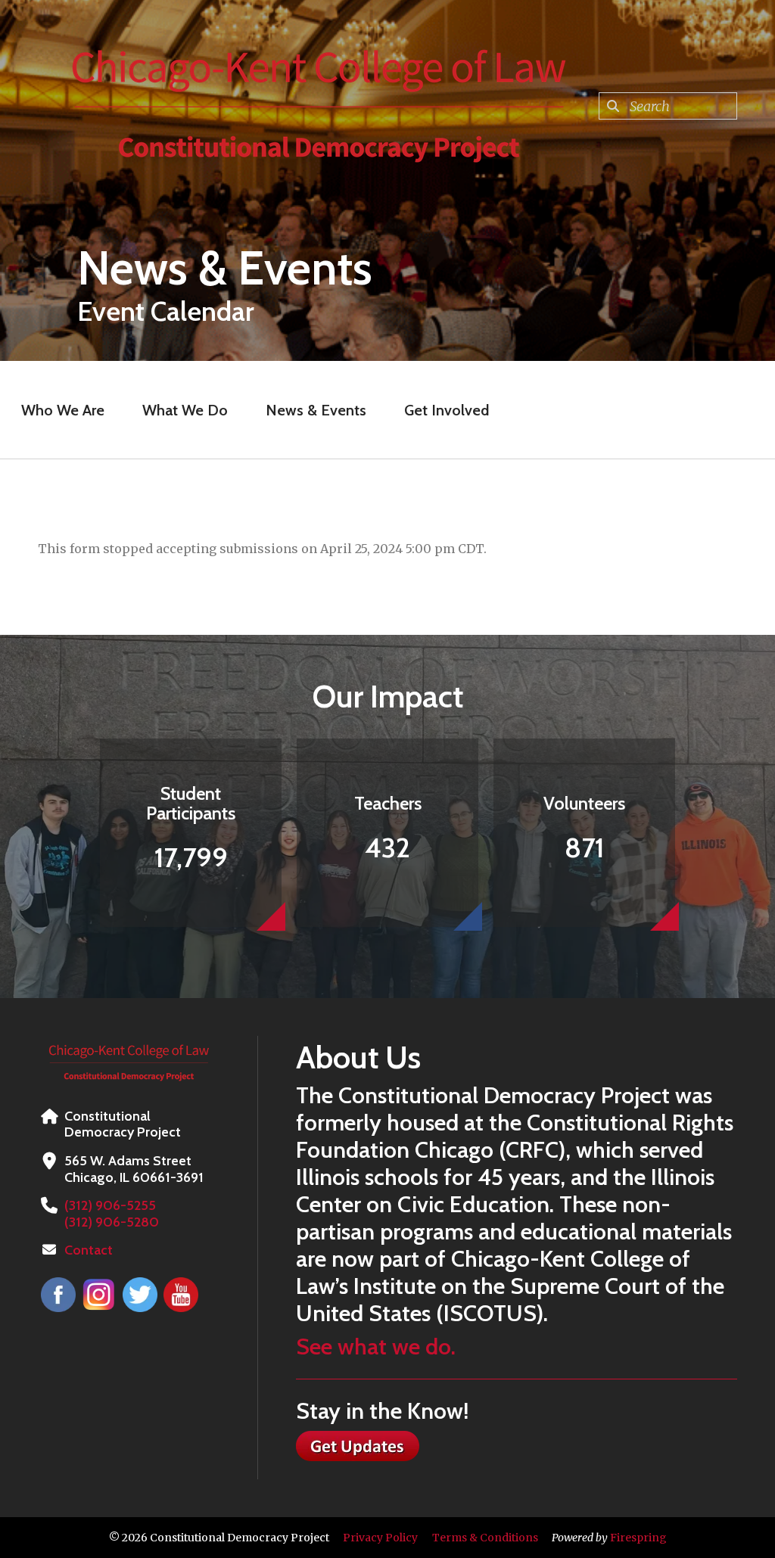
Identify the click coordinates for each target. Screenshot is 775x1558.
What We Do (185, 410)
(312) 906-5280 (111, 1222)
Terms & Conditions (485, 1537)
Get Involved (446, 410)
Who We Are (62, 410)
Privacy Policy (380, 1537)
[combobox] (668, 106)
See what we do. (376, 1347)
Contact (88, 1250)
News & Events (316, 410)
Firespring (638, 1537)
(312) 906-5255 (110, 1205)
